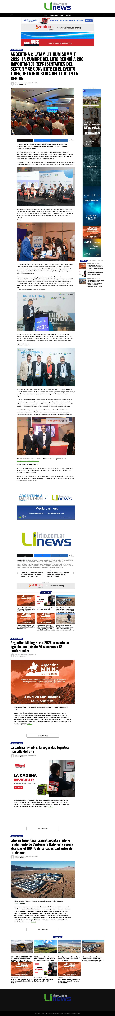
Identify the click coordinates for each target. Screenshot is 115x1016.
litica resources (57, 565)
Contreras (32, 563)
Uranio (17, 709)
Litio (61, 707)
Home (45, 15)
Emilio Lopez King (21, 84)
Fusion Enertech (38, 564)
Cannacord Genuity (43, 561)
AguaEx (35, 560)
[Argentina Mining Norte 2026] (92, 238)
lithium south (37, 565)
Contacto (68, 15)
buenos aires (27, 561)
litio (34, 917)
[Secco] (57, 35)
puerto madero (21, 567)
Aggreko (29, 560)
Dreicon (70, 563)
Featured (30, 564)
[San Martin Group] (57, 42)
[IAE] (92, 107)
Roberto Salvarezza (39, 567)
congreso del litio (22, 563)
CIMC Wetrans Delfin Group (57, 561)
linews (19, 565)
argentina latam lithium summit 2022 (62, 560)
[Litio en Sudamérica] (92, 257)
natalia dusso (67, 565)
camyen (34, 561)
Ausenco (19, 561)
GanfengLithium (49, 564)
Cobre (66, 707)
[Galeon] (92, 225)
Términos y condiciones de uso (56, 15)
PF (72, 565)
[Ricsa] (92, 186)
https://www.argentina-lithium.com (28, 461)
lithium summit (47, 565)
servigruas (60, 567)
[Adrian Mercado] (57, 20)
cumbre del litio (40, 563)
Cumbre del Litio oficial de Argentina (56, 563)
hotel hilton (58, 564)
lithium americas (27, 565)
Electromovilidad (20, 903)
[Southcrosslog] (57, 27)
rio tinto (29, 567)
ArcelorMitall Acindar (44, 560)
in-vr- (64, 564)
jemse (69, 564)
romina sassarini (50, 567)
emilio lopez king (22, 564)
